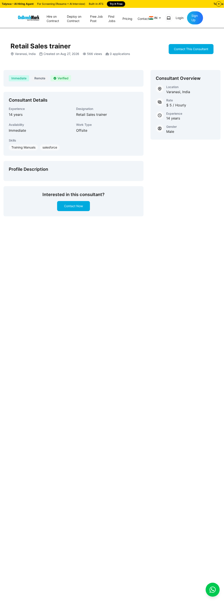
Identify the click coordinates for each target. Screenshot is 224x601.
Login (180, 18)
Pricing (127, 18)
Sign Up (194, 18)
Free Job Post (96, 19)
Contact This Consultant (191, 49)
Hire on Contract (53, 19)
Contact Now (73, 206)
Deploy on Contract (74, 19)
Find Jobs (111, 19)
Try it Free (116, 3)
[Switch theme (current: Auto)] (168, 18)
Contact (143, 18)
